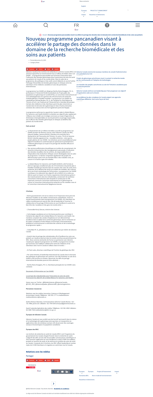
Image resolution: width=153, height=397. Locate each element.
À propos (84, 10)
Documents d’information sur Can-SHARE (40, 271)
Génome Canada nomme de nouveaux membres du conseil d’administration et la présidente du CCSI (101, 73)
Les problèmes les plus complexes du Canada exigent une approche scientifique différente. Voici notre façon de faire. (98, 98)
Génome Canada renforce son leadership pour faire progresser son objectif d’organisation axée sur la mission (101, 92)
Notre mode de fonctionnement (101, 375)
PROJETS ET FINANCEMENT (98, 10)
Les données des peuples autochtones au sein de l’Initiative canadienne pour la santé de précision (101, 86)
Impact (83, 14)
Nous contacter (84, 1)
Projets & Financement (104, 371)
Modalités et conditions (61, 388)
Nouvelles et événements (97, 14)
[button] (30, 69)
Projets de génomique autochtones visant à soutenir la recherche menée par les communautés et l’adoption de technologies (100, 79)
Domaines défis (83, 375)
